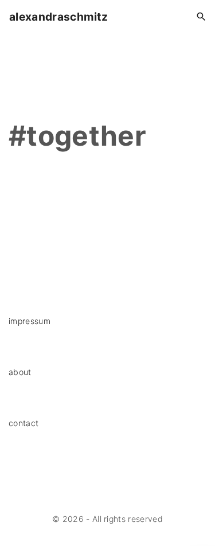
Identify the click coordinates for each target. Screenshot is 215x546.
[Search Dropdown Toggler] (201, 17)
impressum (29, 321)
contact (23, 423)
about (20, 372)
